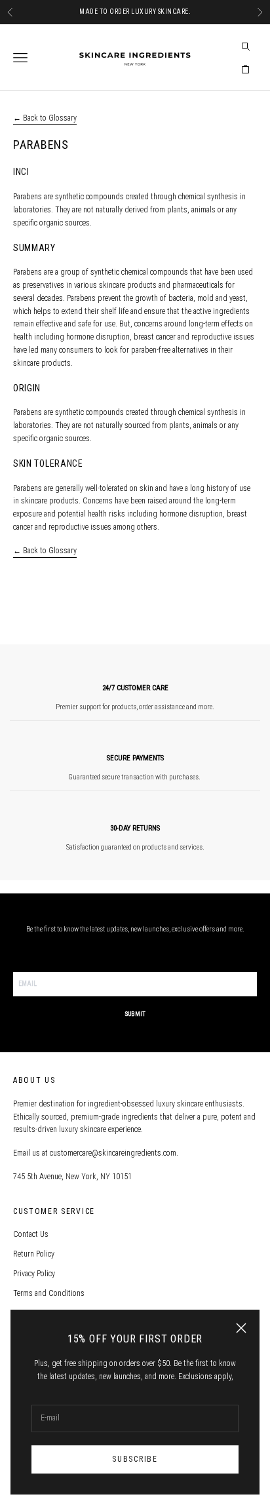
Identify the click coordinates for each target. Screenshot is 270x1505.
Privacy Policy (34, 1273)
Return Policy (33, 1254)
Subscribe (134, 1459)
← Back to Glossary (45, 118)
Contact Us (30, 1234)
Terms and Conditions (49, 1293)
